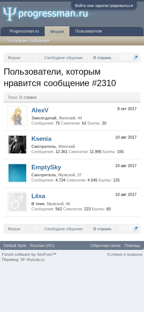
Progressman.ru (24, 31)
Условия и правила (124, 254)
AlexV (39, 110)
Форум (57, 31)
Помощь (132, 245)
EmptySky (46, 167)
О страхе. (28, 97)
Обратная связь (105, 245)
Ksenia (41, 138)
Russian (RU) (42, 245)
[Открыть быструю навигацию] (135, 57)
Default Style (15, 245)
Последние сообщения (28, 40)
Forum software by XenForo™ (29, 254)
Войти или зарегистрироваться (104, 5)
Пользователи (88, 31)
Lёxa (38, 196)
